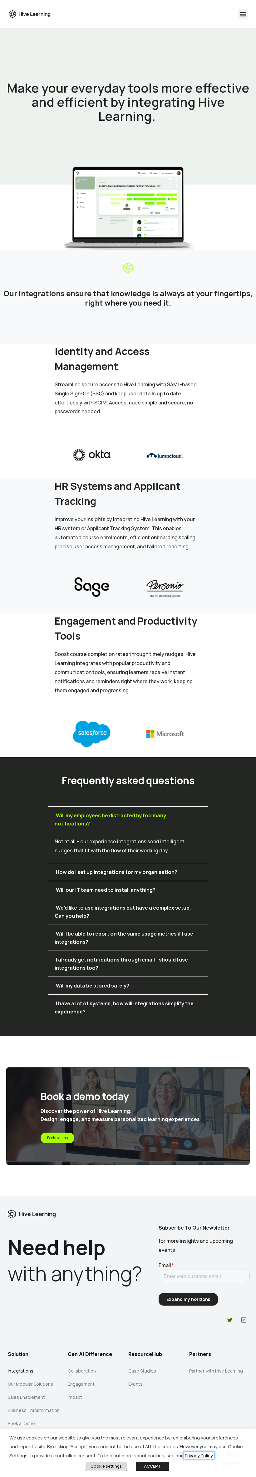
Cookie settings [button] (106, 1466)
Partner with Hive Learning (216, 1371)
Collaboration (82, 1371)
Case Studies (142, 1371)
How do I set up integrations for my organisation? (116, 872)
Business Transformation (34, 1410)
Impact (75, 1397)
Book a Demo (21, 1423)
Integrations (20, 1371)
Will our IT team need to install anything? (105, 889)
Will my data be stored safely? (92, 985)
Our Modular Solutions (30, 1384)
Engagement (81, 1384)
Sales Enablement (26, 1397)
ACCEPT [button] (152, 1466)
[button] (243, 14)
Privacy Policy (199, 1455)
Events (135, 1384)
